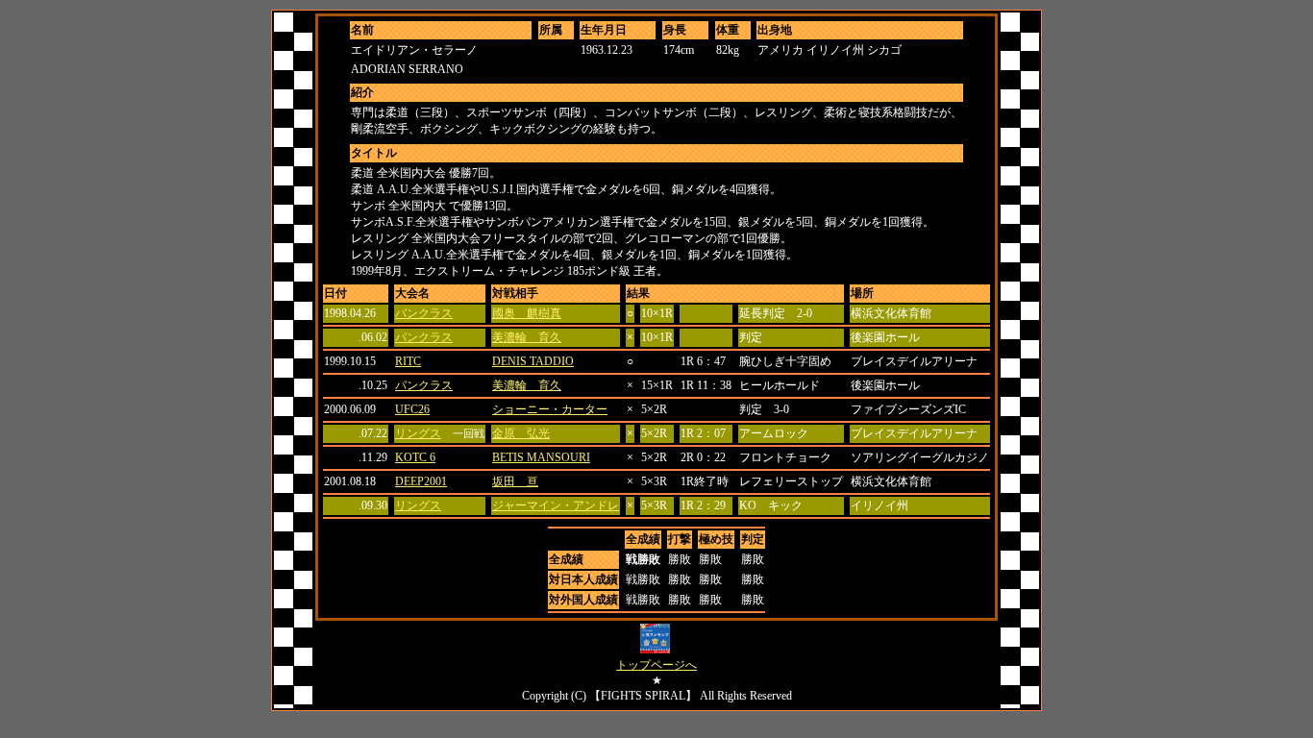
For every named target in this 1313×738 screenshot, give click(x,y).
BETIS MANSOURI (541, 457)
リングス (418, 433)
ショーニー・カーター (549, 409)
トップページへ (656, 665)
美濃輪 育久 (526, 337)
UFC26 (412, 409)
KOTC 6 (415, 457)
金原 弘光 (521, 433)
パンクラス (424, 313)
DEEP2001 (421, 481)
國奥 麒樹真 (526, 313)
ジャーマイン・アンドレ (555, 505)
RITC (408, 361)
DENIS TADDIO (533, 361)
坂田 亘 (515, 481)
